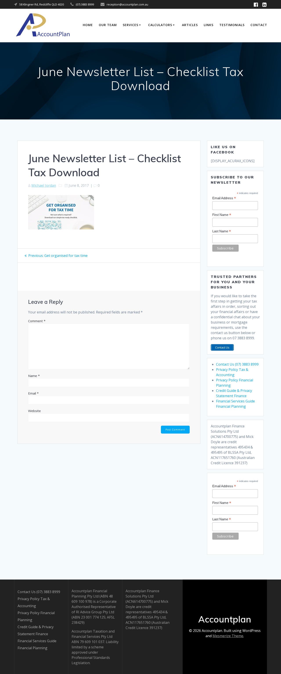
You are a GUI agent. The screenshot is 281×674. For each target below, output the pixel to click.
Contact (258, 25)
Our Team (108, 25)
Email (33, 393)
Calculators (160, 25)
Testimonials (232, 25)
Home (88, 25)
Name (34, 375)
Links (208, 25)
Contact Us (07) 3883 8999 (237, 364)
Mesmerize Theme (228, 635)
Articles (190, 25)
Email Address (224, 198)
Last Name (221, 231)
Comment (36, 321)
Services (130, 25)
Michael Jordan (43, 185)
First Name (221, 215)
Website (34, 411)
